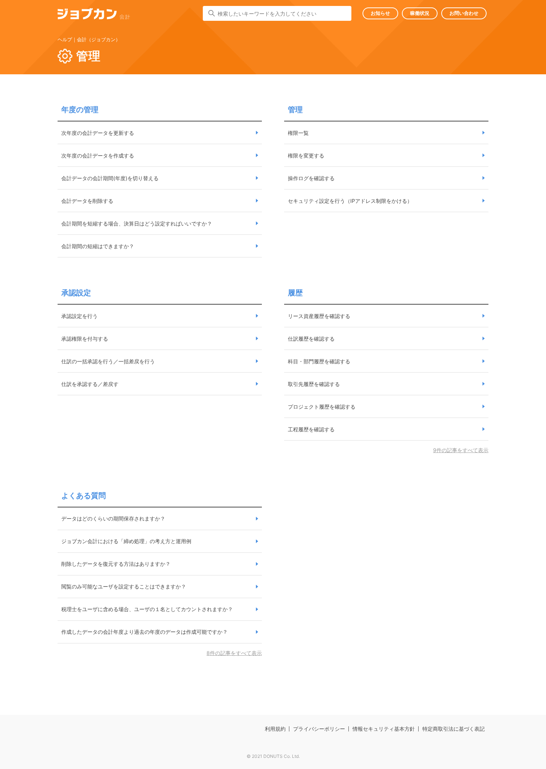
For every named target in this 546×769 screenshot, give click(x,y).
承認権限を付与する (84, 338)
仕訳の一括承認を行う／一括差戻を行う (108, 361)
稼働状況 (419, 13)
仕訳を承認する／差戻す (89, 384)
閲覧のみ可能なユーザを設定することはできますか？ (123, 586)
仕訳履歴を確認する (311, 338)
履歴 (295, 292)
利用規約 (275, 729)
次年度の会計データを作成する (97, 155)
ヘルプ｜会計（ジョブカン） (89, 39)
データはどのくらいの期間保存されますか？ (113, 518)
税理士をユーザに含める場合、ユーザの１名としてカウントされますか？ (147, 609)
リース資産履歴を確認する (319, 316)
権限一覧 (298, 133)
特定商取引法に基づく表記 (453, 729)
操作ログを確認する (311, 178)
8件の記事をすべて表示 (234, 653)
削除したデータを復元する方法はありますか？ (115, 564)
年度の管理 (79, 109)
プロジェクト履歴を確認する (321, 406)
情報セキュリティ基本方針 (383, 729)
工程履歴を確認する (311, 429)
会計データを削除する (87, 201)
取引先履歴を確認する (314, 384)
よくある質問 (83, 495)
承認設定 (76, 292)
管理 (295, 109)
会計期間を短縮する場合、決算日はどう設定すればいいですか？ (136, 223)
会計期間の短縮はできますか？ (97, 246)
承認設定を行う (79, 316)
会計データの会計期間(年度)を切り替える (110, 178)
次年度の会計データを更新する (97, 133)
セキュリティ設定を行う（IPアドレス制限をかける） (350, 201)
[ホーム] (94, 15)
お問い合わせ (463, 13)
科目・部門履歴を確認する (319, 361)
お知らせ (380, 13)
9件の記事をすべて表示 (460, 450)
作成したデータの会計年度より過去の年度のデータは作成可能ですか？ (144, 632)
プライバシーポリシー (319, 729)
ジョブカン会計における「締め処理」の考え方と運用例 (126, 541)
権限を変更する (306, 155)
